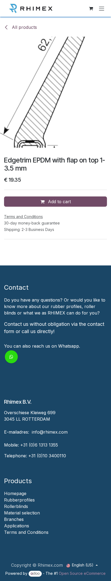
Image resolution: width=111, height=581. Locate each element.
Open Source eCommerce (82, 573)
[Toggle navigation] (101, 8)
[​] (4, 538)
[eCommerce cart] (90, 8)
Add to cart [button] (59, 201)
